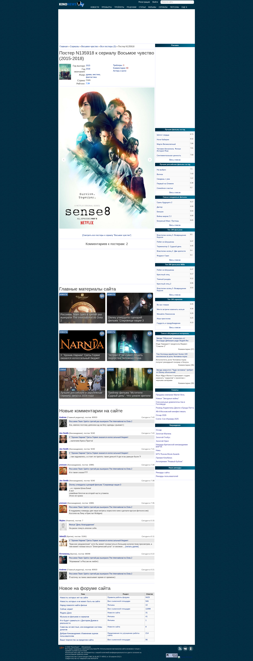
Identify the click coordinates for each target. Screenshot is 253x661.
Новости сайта (114, 613)
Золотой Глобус (163, 437)
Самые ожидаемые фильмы (175, 197)
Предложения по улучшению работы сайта (123, 634)
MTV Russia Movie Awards (167, 454)
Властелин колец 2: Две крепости (171, 251)
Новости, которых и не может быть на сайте (80, 601)
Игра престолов (163, 319)
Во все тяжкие (163, 305)
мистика (96, 74)
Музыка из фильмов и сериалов (74, 617)
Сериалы (163, 7)
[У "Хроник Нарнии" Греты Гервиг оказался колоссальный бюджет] (82, 346)
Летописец (64, 554)
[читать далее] (131, 546)
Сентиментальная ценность (169, 155)
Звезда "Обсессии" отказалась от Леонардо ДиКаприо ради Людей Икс (172, 339)
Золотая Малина (163, 434)
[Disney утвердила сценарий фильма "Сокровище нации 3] (130, 308)
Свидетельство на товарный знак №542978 (81, 658)
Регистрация (144, 2)
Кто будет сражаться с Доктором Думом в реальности (79, 621)
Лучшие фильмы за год (175, 130)
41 (146, 616)
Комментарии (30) (186, 383)
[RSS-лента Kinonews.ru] (180, 648)
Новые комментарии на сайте (91, 410)
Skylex (62, 520)
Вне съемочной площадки (119, 601)
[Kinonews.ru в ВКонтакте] (185, 648)
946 (147, 601)
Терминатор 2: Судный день (169, 246)
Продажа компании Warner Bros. (170, 395)
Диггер (159, 207)
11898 (148, 609)
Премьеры (107, 7)
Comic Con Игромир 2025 (167, 419)
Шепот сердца (163, 135)
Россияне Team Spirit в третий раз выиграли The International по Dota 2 (100, 421)
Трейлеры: (118, 65)
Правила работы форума (118, 597)
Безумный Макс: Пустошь (168, 221)
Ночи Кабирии (163, 139)
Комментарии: (120, 68)
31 (146, 613)
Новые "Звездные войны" (167, 398)
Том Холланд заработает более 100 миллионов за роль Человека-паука (172, 355)
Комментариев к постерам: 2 (107, 244)
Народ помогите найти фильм (73, 605)
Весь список (175, 160)
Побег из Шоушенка (165, 242)
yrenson (63, 465)
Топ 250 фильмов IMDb (175, 265)
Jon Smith (64, 433)
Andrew (62, 417)
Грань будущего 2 (164, 202)
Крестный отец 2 (164, 284)
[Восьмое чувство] (65, 73)
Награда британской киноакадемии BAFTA (172, 446)
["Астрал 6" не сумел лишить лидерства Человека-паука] (130, 346)
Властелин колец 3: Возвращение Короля (171, 236)
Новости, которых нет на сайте (74, 597)
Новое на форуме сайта (84, 588)
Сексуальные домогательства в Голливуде (170, 403)
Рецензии (131, 7)
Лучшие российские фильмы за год (175, 164)
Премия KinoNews (164, 458)
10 (146, 605)
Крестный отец (163, 274)
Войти (155, 2)
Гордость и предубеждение (168, 323)
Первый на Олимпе (165, 183)
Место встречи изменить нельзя (170, 309)
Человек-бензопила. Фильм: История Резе (169, 150)
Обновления (86, 647)
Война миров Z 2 (164, 216)
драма (89, 74)
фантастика (91, 77)
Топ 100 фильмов (174, 230)
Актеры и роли (119, 71)
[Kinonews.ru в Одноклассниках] (190, 648)
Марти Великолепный (166, 144)
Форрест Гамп (163, 256)
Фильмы (152, 7)
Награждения (175, 425)
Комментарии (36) (186, 365)
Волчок (160, 174)
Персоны (174, 7)
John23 (62, 536)
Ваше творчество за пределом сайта (76, 640)
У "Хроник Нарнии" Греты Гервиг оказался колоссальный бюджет (98, 437)
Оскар (159, 430)
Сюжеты (174, 390)
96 (146, 640)
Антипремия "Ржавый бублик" (169, 461)
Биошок (160, 212)
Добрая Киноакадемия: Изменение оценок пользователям (79, 634)
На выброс (161, 170)
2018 (88, 69)
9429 (147, 597)
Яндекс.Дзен (66, 613)
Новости (95, 7)
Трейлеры (119, 7)
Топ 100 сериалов (174, 299)
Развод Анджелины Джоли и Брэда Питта (175, 408)
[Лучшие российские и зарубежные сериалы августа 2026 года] (82, 383)
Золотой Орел (162, 441)
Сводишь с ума (163, 179)
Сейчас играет (66, 609)
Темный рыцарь (164, 279)
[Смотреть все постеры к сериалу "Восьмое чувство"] (106, 235)
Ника (158, 450)
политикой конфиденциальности (113, 652)
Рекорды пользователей (167, 476)
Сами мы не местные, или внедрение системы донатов (81, 628)
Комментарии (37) (186, 349)
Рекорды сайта (162, 473)
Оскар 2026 (161, 415)
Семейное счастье (165, 188)
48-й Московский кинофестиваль (171, 411)
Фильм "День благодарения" (81, 524)
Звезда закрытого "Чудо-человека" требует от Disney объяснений (174, 371)
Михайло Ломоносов (166, 314)
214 (147, 633)
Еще (184, 7)
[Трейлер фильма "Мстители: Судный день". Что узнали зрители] (130, 383)
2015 (88, 65)
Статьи (142, 7)
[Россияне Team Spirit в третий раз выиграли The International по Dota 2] (82, 308)
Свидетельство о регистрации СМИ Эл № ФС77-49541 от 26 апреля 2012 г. (93, 657)
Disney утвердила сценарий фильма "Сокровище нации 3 (95, 485)
